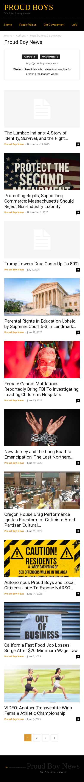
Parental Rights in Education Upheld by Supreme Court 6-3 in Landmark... (40, 323)
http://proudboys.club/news (42, 63)
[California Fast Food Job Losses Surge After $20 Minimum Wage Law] (42, 621)
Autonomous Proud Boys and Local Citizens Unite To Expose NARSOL (39, 585)
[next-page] (54, 737)
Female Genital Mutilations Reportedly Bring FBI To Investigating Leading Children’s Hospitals (41, 389)
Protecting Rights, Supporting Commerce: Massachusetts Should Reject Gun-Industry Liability (39, 201)
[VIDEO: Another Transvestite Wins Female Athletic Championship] (42, 683)
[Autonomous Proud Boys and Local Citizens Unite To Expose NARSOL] (42, 558)
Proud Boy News (14, 144)
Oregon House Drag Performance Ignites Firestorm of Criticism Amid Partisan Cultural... (39, 520)
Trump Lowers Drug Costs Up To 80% (41, 263)
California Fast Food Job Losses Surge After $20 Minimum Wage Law (41, 648)
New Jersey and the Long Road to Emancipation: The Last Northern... (38, 454)
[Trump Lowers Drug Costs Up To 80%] (42, 239)
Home (8, 35)
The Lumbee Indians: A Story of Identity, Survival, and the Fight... (36, 135)
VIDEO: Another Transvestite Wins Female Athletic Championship (38, 710)
